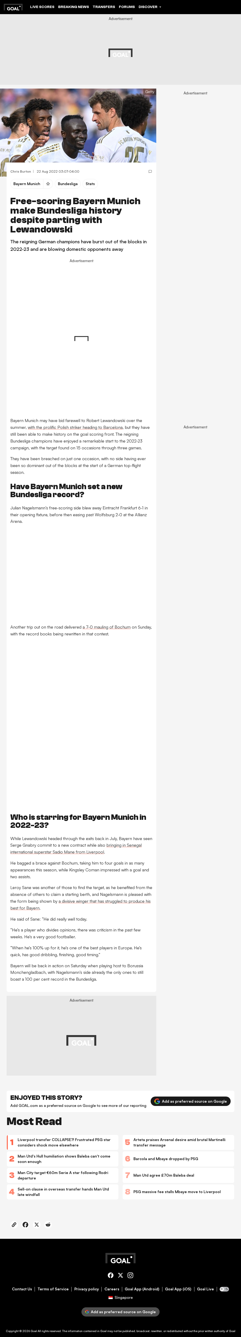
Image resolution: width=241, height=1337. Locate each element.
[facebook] (110, 1276)
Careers (111, 1289)
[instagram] (130, 1276)
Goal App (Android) (142, 1289)
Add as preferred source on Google (194, 1101)
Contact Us (22, 1289)
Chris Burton (20, 171)
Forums (127, 7)
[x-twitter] (120, 1276)
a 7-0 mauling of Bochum (107, 627)
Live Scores (42, 7)
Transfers (104, 7)
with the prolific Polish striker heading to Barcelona (75, 427)
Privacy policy (86, 1289)
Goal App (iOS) (178, 1289)
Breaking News (73, 7)
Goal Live (205, 1289)
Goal (34, 1331)
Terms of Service (53, 1289)
